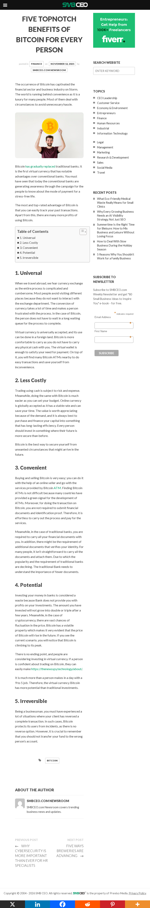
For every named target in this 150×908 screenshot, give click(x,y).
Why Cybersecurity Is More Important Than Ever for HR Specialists (31, 856)
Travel (101, 172)
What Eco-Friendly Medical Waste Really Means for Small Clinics (115, 202)
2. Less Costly (29, 242)
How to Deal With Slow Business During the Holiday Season (114, 245)
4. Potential (27, 252)
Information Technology (112, 133)
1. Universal (27, 237)
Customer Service (108, 103)
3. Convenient (29, 247)
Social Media (104, 167)
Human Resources (108, 123)
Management (105, 147)
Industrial (103, 128)
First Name (113, 331)
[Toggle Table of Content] (81, 232)
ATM (57, 488)
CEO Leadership (107, 98)
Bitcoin (52, 760)
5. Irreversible (29, 257)
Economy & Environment (112, 108)
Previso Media (119, 893)
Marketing (103, 152)
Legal (100, 142)
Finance (36, 63)
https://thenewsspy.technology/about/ (56, 669)
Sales (100, 162)
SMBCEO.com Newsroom (49, 70)
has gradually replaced (40, 166)
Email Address (113, 317)
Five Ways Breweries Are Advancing (70, 851)
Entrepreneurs (106, 113)
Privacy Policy (137, 893)
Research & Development (113, 157)
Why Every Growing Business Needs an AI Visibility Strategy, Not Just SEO (115, 215)
